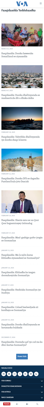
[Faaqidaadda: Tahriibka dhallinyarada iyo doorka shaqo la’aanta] (22, 118)
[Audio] (17, 404)
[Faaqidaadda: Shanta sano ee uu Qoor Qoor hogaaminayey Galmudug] (22, 201)
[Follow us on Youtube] (9, 374)
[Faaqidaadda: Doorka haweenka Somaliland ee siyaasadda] (22, 35)
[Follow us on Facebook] (3, 374)
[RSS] (36, 374)
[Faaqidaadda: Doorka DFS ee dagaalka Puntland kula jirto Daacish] (22, 160)
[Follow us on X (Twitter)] (20, 374)
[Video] (27, 404)
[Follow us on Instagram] (14, 374)
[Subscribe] (31, 374)
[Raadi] (37, 404)
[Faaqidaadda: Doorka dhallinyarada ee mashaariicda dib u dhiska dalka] (22, 76)
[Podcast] (25, 374)
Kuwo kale (22, 356)
